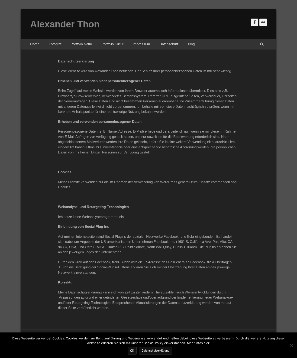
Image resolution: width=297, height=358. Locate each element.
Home (34, 44)
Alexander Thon (65, 24)
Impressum (141, 44)
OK (132, 350)
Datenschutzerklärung (155, 350)
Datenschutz (169, 44)
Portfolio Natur (81, 44)
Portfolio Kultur (112, 44)
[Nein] (291, 345)
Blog (191, 44)
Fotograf (55, 44)
